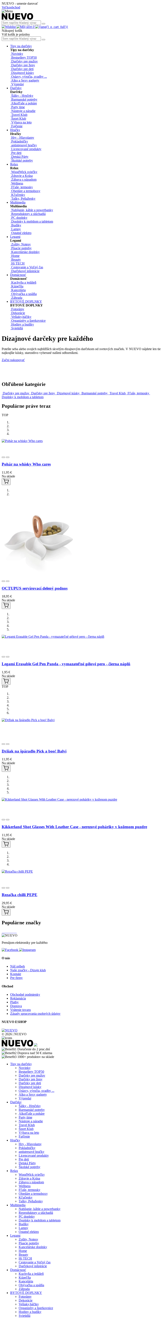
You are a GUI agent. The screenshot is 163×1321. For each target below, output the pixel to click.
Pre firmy (16, 978)
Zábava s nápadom (31, 1182)
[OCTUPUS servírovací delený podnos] (39, 572)
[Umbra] (16, 931)
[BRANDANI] (6, 931)
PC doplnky (27, 1216)
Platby (14, 1002)
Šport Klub (26, 1129)
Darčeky (16, 88)
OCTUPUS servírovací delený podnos (34, 588)
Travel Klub (27, 1125)
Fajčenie (24, 1136)
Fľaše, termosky (29, 1190)
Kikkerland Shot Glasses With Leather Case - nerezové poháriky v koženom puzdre (74, 827)
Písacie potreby (29, 1243)
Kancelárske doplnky (33, 1247)
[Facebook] (10, 950)
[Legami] (3, 931)
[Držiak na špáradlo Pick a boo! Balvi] (28, 720)
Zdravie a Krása (29, 1178)
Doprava (16, 1006)
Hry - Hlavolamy (30, 1144)
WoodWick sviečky (32, 1174)
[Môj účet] (25, 27)
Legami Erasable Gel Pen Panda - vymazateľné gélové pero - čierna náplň (66, 664)
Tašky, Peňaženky (31, 1201)
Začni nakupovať (13, 360)
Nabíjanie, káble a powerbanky (39, 1209)
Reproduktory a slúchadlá (36, 1212)
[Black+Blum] (9, 931)
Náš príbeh (17, 966)
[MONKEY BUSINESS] (4, 931)
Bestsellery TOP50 (31, 1071)
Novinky (25, 1068)
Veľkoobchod (11, 7)
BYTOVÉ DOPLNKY (26, 301)
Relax (14, 164)
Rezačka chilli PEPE (19, 895)
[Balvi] (2, 931)
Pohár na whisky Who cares (26, 464)
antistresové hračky (31, 1151)
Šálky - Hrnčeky (30, 1106)
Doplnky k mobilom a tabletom (39, 1220)
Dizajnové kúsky (30, 1087)
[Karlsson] (12, 931)
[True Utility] (7, 931)
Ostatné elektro (29, 1232)
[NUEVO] (17, 18)
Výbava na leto (29, 1132)
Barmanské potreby (32, 1110)
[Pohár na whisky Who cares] (22, 441)
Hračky (15, 130)
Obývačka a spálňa (31, 1285)
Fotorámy (25, 1296)
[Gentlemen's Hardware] (11, 931)
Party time (25, 1117)
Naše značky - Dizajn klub (28, 970)
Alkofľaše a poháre (32, 1113)
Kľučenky (25, 1197)
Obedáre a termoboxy (33, 1193)
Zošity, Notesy (28, 1239)
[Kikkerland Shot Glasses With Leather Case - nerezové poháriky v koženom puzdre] (59, 799)
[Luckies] (13, 931)
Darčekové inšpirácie (33, 1266)
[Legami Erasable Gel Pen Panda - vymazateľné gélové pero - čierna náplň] (53, 636)
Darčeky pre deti (30, 1083)
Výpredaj (25, 1098)
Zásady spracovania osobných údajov (35, 1013)
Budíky (24, 1224)
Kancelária (26, 1281)
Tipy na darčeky (21, 46)
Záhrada (24, 1289)
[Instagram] (27, 950)
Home (23, 1251)
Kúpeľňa (25, 1277)
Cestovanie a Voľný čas (35, 1262)
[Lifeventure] (10, 931)
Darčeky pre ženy (30, 1079)
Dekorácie (25, 1300)
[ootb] (14, 931)
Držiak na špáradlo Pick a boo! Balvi (34, 751)
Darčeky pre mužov (32, 1075)
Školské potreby (29, 1167)
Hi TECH (25, 1258)
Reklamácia (18, 998)
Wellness (25, 1186)
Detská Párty (27, 1163)
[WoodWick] (5, 931)
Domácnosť (18, 275)
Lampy (23, 1228)
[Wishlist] (9, 27)
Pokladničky (27, 1148)
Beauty (23, 1254)
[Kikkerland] (8, 931)
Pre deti (24, 1159)
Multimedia (17, 202)
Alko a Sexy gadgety (33, 1094)
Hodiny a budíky (30, 1312)
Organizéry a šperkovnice (36, 1308)
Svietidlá (24, 1315)
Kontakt (15, 974)
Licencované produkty (34, 1155)
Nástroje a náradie (31, 1121)
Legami (15, 236)
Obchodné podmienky (25, 994)
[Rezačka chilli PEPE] (17, 871)
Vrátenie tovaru (20, 1010)
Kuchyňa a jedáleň (31, 1273)
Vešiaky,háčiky (29, 1304)
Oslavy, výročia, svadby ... (36, 1090)
